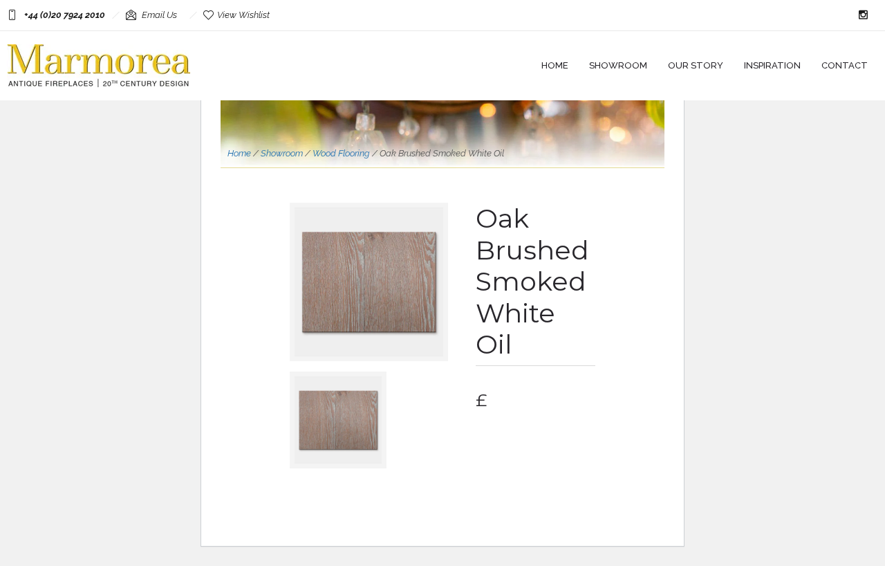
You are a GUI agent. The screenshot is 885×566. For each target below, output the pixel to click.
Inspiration (772, 65)
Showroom (618, 65)
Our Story (695, 65)
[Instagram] (863, 15)
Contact (844, 65)
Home (554, 65)
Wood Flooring (341, 153)
